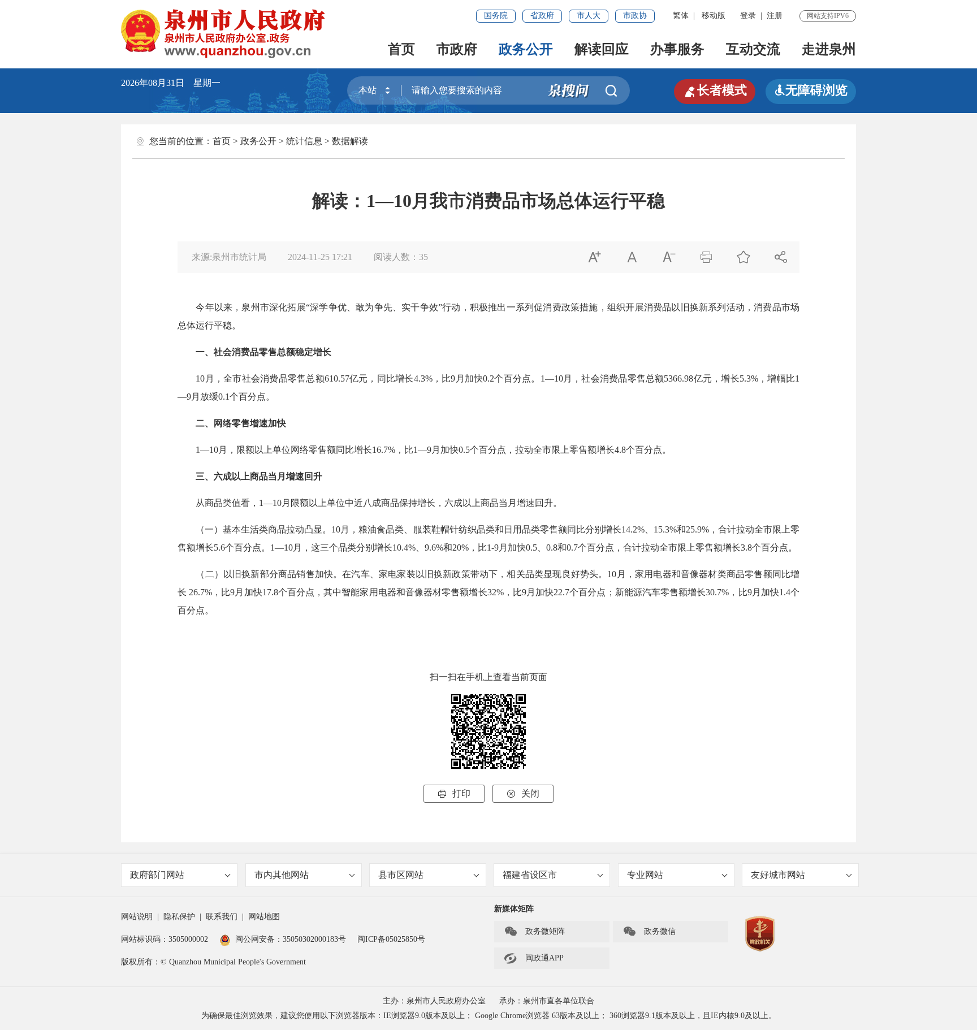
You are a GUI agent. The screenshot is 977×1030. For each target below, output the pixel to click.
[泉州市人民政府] (224, 33)
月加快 (445, 450)
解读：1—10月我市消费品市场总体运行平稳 (488, 201)
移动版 (713, 15)
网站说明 (137, 916)
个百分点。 (648, 450)
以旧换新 (241, 574)
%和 (677, 529)
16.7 (380, 450)
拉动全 (749, 529)
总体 (187, 325)
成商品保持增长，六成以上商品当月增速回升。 (467, 503)
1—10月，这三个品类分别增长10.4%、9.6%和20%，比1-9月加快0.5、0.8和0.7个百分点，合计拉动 (464, 547)
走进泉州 (829, 49)
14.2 (629, 529)
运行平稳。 (218, 325)
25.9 (694, 529)
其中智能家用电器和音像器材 (382, 592)
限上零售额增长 (583, 450)
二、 (205, 423)
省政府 (542, 15)
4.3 (419, 378)
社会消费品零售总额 (283, 378)
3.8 (746, 547)
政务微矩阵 (534, 931)
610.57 (337, 378)
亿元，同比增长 (381, 378)
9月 (457, 378)
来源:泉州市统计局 (229, 257)
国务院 (496, 15)
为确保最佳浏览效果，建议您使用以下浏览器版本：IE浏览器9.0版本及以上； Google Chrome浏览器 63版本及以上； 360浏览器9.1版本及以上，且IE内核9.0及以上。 (488, 1015)
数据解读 (350, 141)
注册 (775, 15)
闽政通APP (534, 958)
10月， (344, 529)
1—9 (422, 450)
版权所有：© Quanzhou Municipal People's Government (213, 962)
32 (491, 592)
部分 (269, 574)
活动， (740, 307)
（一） (209, 529)
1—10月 (211, 450)
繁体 (681, 15)
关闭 (523, 793)
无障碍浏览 (811, 90)
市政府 (456, 49)
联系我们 (221, 916)
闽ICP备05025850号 (391, 939)
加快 (474, 378)
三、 (205, 476)
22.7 (561, 592)
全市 (542, 450)
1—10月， (561, 378)
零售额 (455, 592)
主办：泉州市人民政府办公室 (434, 1001)
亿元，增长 (716, 378)
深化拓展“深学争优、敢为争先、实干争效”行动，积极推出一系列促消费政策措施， (438, 307)
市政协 (635, 15)
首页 (401, 49)
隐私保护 (179, 916)
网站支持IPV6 (828, 16)
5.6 (219, 547)
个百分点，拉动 (501, 450)
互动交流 (753, 49)
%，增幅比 (773, 378)
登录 (748, 15)
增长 (478, 592)
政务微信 (649, 931)
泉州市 (255, 307)
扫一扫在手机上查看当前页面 (488, 677)
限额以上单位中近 (327, 503)
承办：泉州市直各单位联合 (546, 1001)
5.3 (745, 378)
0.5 (464, 450)
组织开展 (625, 307)
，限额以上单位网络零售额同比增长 (299, 450)
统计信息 (304, 141)
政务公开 (526, 49)
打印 (454, 793)
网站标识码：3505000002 (164, 939)
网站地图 (264, 916)
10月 (205, 378)
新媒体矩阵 (514, 909)
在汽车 (356, 574)
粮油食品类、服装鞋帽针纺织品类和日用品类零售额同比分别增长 (489, 529)
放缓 (209, 396)
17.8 (270, 592)
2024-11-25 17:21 (320, 257)
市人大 (588, 15)
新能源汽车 (637, 592)
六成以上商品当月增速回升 (268, 476)
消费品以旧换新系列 (685, 307)
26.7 (197, 592)
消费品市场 (776, 307)
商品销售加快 (305, 574)
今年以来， (218, 307)
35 (423, 257)
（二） (209, 574)
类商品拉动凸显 (290, 529)
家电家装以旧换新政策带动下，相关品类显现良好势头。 (493, 574)
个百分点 (512, 378)
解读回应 (601, 49)
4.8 (620, 450)
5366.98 (678, 378)
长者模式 (714, 90)
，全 (223, 378)
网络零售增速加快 (250, 423)
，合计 (722, 529)
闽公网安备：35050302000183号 (290, 939)
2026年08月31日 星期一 (171, 83)
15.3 (661, 529)
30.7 (713, 592)
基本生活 (241, 529)
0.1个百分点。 (246, 396)
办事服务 (677, 49)
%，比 (438, 378)
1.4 (784, 592)
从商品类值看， (227, 503)
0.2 (488, 378)
